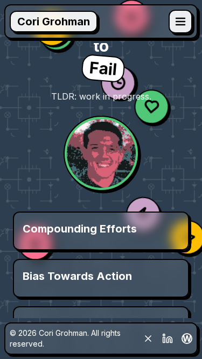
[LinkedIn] (167, 338)
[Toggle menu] (180, 21)
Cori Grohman (53, 21)
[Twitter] (148, 338)
